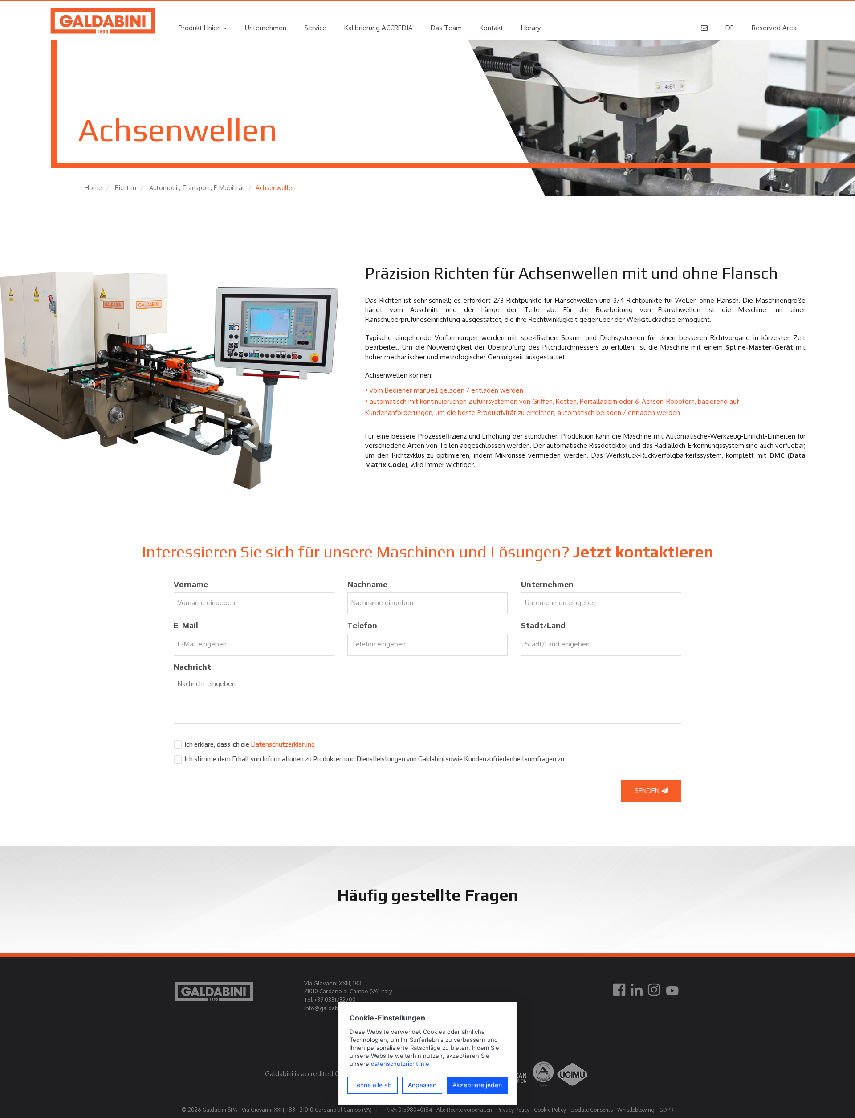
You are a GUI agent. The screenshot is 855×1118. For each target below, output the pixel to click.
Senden (648, 790)
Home (93, 187)
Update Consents (591, 1109)
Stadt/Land (543, 625)
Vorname (191, 584)
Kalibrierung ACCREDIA (378, 28)
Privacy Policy (513, 1109)
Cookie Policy (550, 1109)
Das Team (446, 28)
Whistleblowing (636, 1109)
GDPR (666, 1109)
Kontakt (491, 28)
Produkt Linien (201, 28)
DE (729, 28)
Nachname (367, 584)
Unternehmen (265, 28)
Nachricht (192, 666)
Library (531, 28)
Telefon (362, 625)
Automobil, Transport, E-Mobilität (196, 187)
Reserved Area (774, 28)
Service (315, 28)
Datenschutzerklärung (283, 744)
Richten (125, 187)
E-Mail (186, 625)
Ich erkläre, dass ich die (249, 744)
